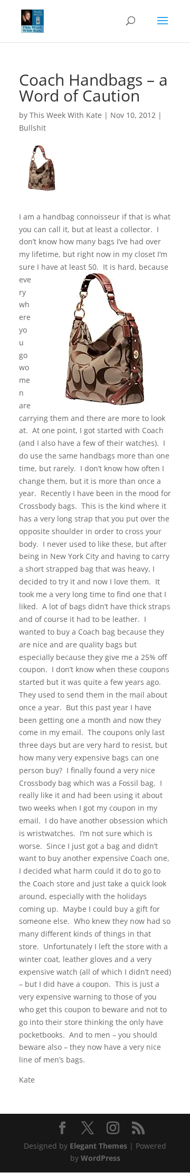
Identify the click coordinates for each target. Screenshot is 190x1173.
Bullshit (32, 128)
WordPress (100, 1158)
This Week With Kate (66, 115)
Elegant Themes (98, 1146)
